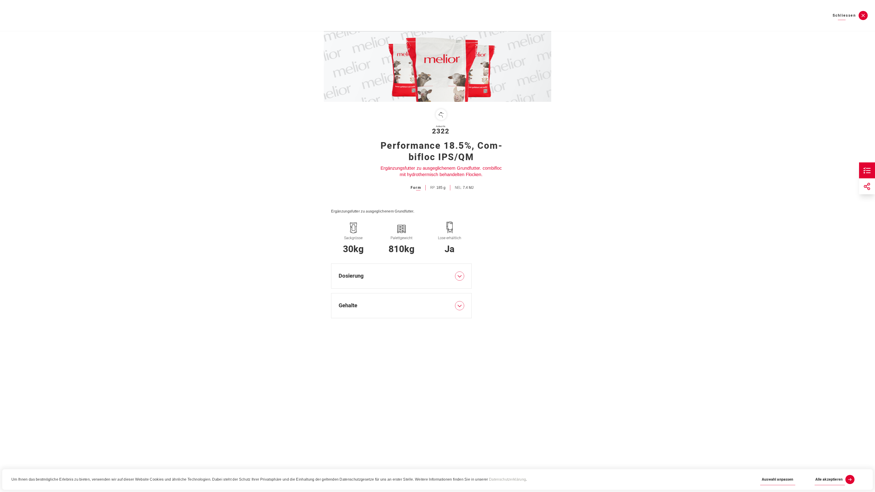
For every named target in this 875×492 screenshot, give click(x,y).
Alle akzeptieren (829, 479)
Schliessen (844, 15)
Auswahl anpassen (777, 479)
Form (416, 187)
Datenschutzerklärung (507, 479)
